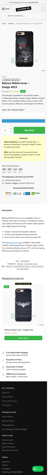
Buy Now (29, 130)
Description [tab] (7, 210)
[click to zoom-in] (24, 49)
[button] (43, 9)
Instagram (6, 468)
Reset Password (8, 447)
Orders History (8, 443)
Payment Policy (8, 421)
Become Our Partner (10, 450)
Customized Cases (31, 264)
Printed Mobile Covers (21, 266)
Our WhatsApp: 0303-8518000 (14, 429)
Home (4, 24)
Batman (11, 24)
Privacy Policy (7, 397)
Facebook (6, 462)
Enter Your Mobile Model (13, 110)
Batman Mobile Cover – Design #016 (18, 330)
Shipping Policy (8, 425)
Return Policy (7, 416)
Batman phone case (14, 242)
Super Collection (37, 266)
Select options (23, 338)
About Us (5, 392)
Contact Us (6, 405)
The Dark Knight (23, 269)
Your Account (7, 440)
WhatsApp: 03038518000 (12, 472)
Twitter (5, 465)
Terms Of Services (9, 401)
